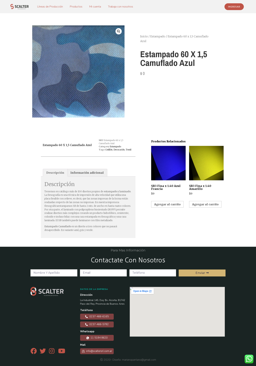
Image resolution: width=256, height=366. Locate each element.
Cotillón (109, 149)
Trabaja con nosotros (120, 7)
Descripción (55, 172)
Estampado (157, 36)
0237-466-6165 (99, 316)
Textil (128, 149)
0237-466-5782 (99, 324)
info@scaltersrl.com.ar (99, 351)
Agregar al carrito (167, 204)
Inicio (144, 36)
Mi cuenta (95, 7)
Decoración (119, 149)
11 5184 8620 (99, 337)
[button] (234, 6)
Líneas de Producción (50, 7)
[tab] (55, 172)
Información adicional (87, 172)
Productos (76, 7)
